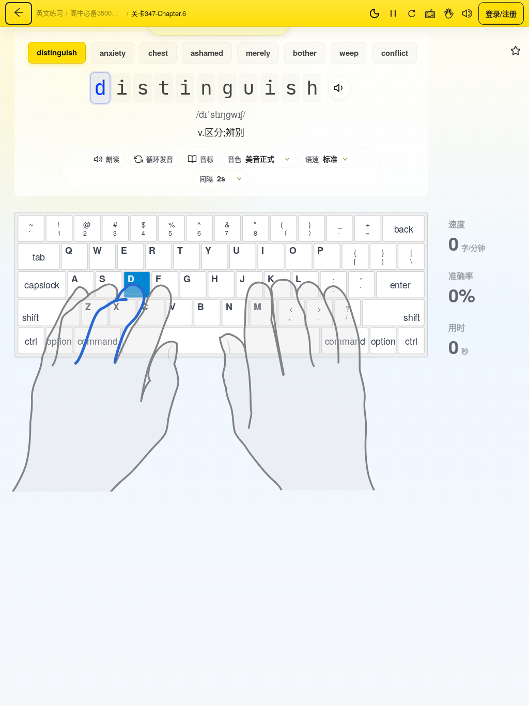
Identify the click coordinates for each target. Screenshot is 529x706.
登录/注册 (501, 13)
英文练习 (49, 13)
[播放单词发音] (339, 87)
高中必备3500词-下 (98, 13)
